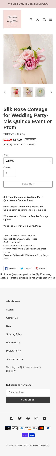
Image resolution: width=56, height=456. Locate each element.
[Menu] (50, 19)
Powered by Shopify (41, 446)
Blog (8, 326)
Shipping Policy (14, 334)
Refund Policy (13, 342)
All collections (13, 301)
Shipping (7, 144)
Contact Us (12, 317)
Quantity (7, 167)
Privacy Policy (13, 350)
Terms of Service (14, 359)
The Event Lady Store (23, 446)
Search (10, 309)
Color (5, 155)
